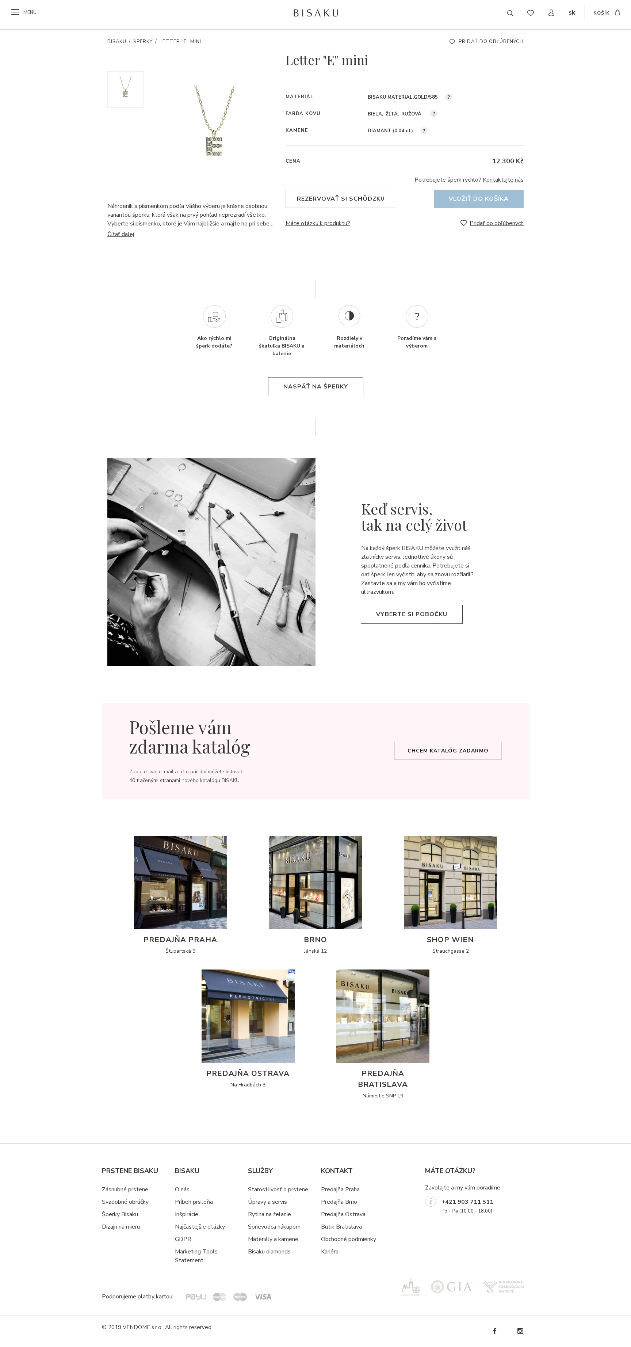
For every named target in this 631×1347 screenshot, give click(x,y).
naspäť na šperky (315, 387)
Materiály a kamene (273, 1239)
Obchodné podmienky (348, 1239)
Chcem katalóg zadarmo (448, 750)
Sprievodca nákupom (274, 1227)
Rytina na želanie (269, 1214)
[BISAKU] (316, 12)
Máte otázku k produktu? (318, 223)
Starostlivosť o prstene (278, 1189)
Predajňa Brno (339, 1202)
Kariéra (330, 1252)
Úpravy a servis (267, 1202)
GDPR (183, 1239)
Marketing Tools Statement (196, 1256)
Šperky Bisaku (120, 1214)
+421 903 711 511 (467, 1202)
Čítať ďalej (120, 234)
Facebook (494, 1331)
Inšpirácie (186, 1214)
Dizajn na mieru (121, 1227)
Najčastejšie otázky (200, 1227)
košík (601, 13)
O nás (182, 1189)
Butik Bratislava (341, 1227)
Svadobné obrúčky (125, 1202)
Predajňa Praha (340, 1189)
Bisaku (116, 41)
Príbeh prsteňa (194, 1202)
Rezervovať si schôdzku (341, 199)
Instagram (520, 1331)
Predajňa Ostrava (343, 1214)
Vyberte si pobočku (411, 614)
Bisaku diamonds (269, 1252)
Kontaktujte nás (503, 180)
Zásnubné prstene (125, 1189)
